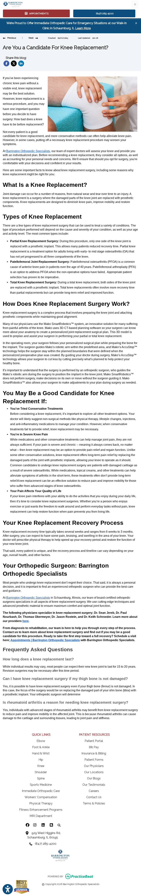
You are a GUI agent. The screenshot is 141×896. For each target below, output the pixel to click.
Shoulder (41, 772)
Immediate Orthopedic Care (41, 791)
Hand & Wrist (41, 753)
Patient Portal (94, 741)
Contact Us (94, 797)
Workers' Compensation (41, 797)
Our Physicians (94, 766)
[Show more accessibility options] (7, 889)
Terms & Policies (94, 803)
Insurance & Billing (94, 753)
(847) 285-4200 (105, 13)
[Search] (59, 825)
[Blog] (51, 825)
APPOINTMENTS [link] (38, 13)
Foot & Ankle (41, 747)
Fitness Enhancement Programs (40, 809)
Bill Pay (94, 747)
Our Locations (94, 772)
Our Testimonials (93, 784)
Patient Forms (93, 759)
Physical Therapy (41, 803)
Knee (40, 766)
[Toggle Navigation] (135, 4)
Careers (94, 791)
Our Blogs (94, 778)
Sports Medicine (41, 784)
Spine (41, 778)
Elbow (41, 741)
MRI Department (41, 816)
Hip (41, 759)
